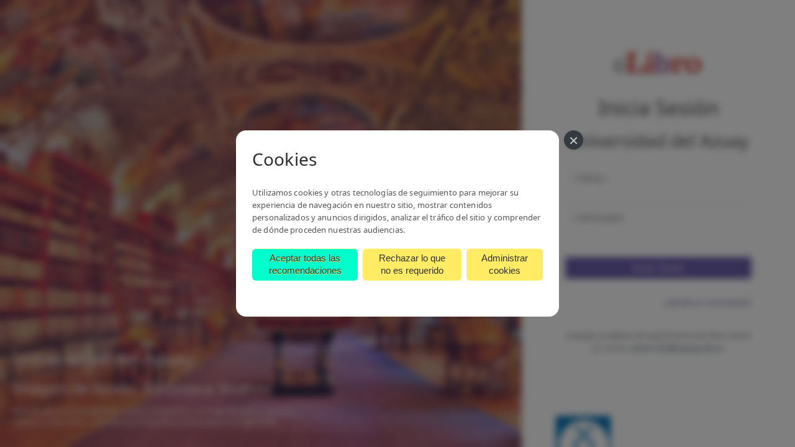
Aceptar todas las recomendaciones (305, 264)
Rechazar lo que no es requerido (412, 264)
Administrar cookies (504, 264)
